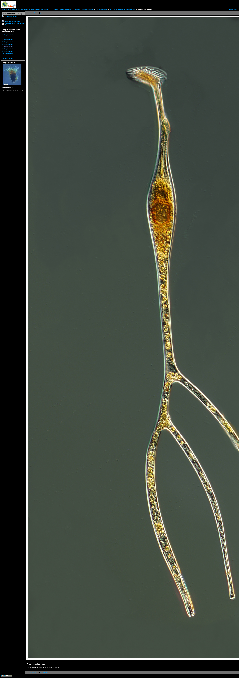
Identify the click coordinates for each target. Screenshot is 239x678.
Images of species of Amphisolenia (122, 9)
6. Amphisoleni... (8, 44)
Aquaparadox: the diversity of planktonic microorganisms (72, 9)
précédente (44, 13)
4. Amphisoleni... (8, 39)
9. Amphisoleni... (8, 51)
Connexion (233, 9)
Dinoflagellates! (101, 9)
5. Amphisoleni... (8, 42)
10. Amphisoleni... (8, 53)
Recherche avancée (12, 16)
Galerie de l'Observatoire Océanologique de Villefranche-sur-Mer (25, 9)
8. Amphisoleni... (8, 49)
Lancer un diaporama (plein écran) (14, 24)
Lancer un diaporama (12, 21)
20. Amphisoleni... (8, 58)
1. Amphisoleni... (8, 35)
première (33, 13)
